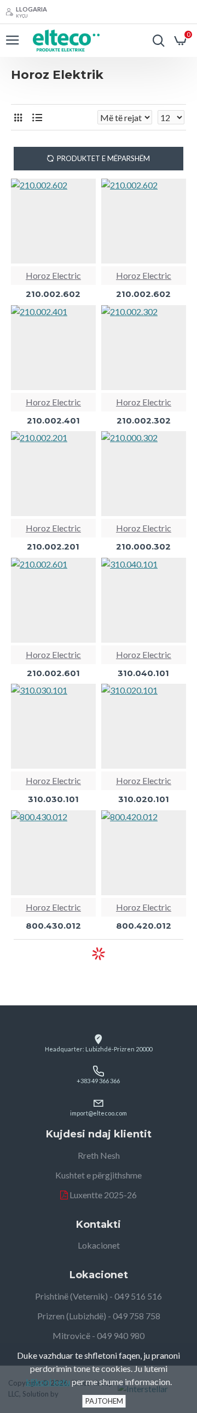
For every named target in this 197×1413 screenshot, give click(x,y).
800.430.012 (53, 925)
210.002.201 (53, 546)
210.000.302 (143, 546)
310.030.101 (53, 799)
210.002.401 (53, 420)
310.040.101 (143, 673)
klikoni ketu (48, 1381)
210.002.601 (53, 673)
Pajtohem (104, 1401)
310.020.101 (143, 799)
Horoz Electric (53, 275)
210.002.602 (53, 294)
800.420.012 (143, 925)
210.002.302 (144, 420)
